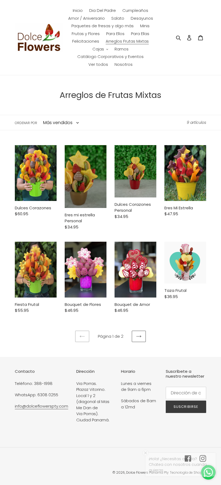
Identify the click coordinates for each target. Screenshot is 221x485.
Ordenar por (26, 123)
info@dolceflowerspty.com (41, 406)
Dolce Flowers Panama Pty (147, 472)
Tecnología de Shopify (188, 472)
